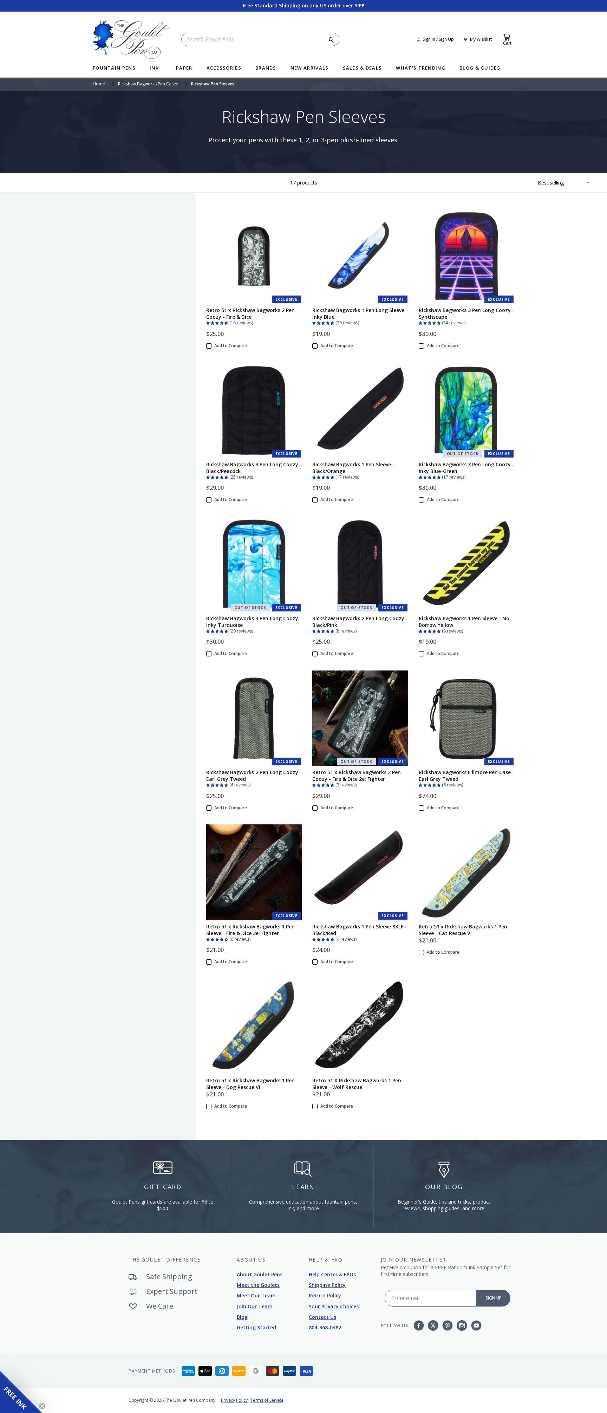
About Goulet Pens (259, 1274)
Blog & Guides (479, 68)
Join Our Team (255, 1306)
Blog (242, 1317)
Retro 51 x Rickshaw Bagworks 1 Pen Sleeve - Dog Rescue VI (250, 1083)
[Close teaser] (42, 1405)
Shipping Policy (327, 1285)
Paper (184, 68)
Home (99, 84)
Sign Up (493, 1298)
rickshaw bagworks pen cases (148, 84)
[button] (217, 322)
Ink (154, 68)
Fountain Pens (114, 68)
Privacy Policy (234, 1400)
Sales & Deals (362, 68)
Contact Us (322, 1317)
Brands (265, 68)
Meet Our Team (256, 1295)
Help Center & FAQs (332, 1274)
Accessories (224, 68)
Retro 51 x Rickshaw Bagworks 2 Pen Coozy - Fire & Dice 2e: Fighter (356, 775)
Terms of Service (266, 1400)
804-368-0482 (325, 1327)
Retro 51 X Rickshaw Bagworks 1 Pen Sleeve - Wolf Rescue (356, 1083)
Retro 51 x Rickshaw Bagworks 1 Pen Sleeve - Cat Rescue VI (463, 929)
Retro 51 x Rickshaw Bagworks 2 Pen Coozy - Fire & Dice (250, 313)
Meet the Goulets (258, 1285)
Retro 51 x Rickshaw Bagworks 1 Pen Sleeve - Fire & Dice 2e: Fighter (250, 929)
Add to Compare (230, 345)
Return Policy (325, 1295)
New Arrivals (310, 68)
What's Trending (420, 68)
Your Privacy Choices (334, 1306)
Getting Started (256, 1327)
